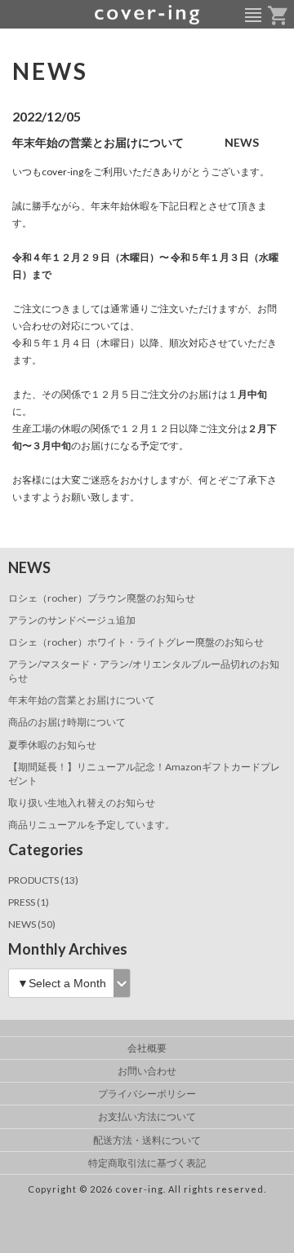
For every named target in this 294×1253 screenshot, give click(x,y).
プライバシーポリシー (147, 1094)
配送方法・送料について (147, 1140)
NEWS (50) (32, 924)
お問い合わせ (147, 1071)
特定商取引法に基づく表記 (147, 1163)
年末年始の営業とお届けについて (81, 700)
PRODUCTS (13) (43, 880)
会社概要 (147, 1048)
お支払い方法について (147, 1116)
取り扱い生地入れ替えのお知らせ (81, 802)
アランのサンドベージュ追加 (72, 620)
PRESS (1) (28, 902)
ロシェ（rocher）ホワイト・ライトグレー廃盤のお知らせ (136, 642)
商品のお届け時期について (67, 722)
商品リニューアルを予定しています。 (91, 824)
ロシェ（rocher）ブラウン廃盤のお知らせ (101, 598)
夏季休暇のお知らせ (52, 745)
